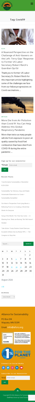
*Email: (4, 165)
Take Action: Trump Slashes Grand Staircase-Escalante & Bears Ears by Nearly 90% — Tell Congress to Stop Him (15, 231)
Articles (4, 116)
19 (11, 267)
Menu (32, 3)
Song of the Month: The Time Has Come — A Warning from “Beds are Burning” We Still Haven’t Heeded (17, 219)
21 (20, 267)
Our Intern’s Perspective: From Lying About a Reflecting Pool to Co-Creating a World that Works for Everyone (15, 207)
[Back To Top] (17, 390)
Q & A (3, 48)
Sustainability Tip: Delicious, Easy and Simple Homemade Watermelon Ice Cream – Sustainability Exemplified (15, 194)
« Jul (2, 286)
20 (16, 267)
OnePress (10, 397)
